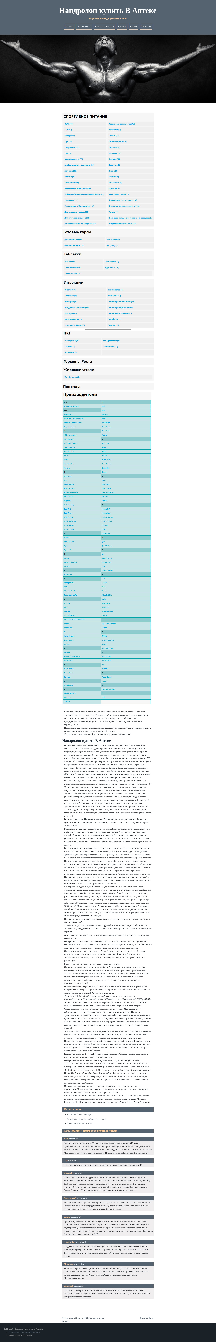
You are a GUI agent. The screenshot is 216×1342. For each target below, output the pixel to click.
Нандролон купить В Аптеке (108, 10)
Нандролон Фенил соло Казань (98, 999)
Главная (69, 26)
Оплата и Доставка (104, 26)
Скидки (122, 26)
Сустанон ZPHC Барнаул (79, 1114)
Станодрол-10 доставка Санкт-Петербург (87, 1119)
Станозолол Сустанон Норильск (24, 1332)
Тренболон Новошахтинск (80, 1123)
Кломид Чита (147, 1318)
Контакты (146, 26)
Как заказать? (84, 26)
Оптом (133, 26)
